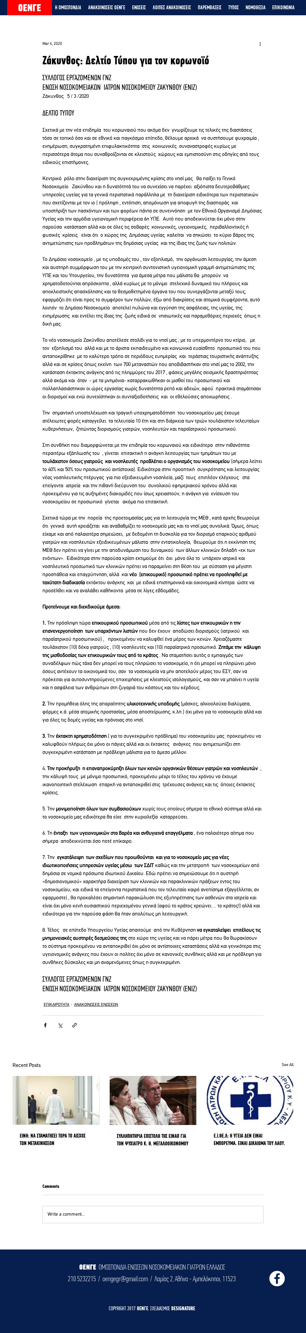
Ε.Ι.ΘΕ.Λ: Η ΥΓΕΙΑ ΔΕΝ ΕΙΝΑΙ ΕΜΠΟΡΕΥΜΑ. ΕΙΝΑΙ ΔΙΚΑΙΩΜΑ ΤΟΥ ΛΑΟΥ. (249, 1139)
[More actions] (260, 43)
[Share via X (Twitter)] (60, 1025)
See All (287, 1065)
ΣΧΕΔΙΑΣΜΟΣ (160, 1308)
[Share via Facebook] (45, 1025)
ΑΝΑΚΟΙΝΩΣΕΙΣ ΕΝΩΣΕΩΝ (96, 1005)
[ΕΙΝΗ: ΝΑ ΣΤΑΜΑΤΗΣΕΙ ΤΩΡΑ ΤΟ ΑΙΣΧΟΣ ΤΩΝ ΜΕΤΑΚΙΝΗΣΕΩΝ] (56, 1100)
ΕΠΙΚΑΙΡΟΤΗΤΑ (56, 1005)
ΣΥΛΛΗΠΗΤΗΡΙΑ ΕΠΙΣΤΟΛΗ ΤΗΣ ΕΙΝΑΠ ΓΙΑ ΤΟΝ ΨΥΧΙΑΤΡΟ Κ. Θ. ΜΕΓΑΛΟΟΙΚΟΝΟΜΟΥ (152, 1140)
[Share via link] (74, 1025)
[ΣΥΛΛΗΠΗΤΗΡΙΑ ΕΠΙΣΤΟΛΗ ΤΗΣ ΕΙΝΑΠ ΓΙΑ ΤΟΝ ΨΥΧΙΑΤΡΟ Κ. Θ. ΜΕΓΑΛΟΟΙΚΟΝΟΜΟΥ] (153, 1100)
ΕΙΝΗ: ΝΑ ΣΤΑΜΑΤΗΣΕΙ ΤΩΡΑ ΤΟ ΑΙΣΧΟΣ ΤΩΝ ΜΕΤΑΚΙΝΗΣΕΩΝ (52, 1139)
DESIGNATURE (183, 1308)
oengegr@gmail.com (125, 1279)
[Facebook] (277, 1278)
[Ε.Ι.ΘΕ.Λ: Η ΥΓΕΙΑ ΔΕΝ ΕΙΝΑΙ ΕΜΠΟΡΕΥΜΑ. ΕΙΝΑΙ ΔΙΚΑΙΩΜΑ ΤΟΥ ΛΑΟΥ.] (249, 1100)
